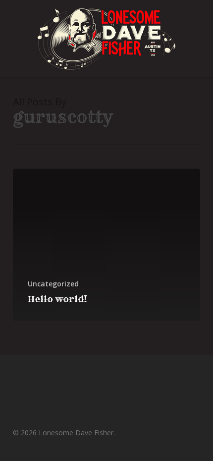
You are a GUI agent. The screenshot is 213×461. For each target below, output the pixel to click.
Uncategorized (53, 283)
